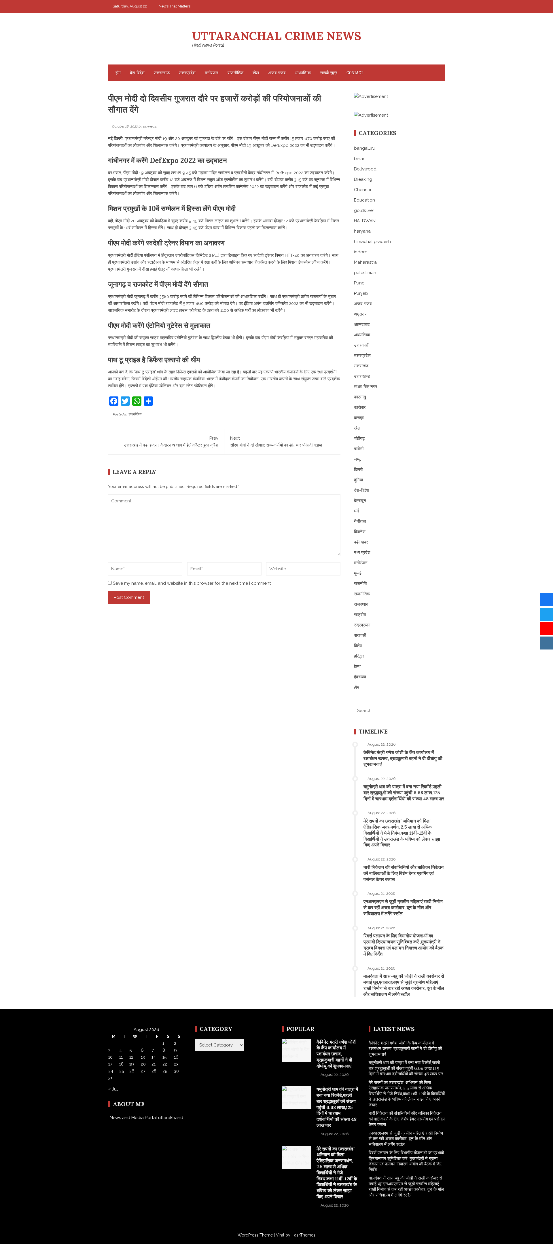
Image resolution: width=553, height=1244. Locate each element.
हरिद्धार (359, 656)
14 (153, 1057)
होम (118, 72)
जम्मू (357, 459)
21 (153, 1064)
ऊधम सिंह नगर (365, 386)
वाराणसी (360, 635)
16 (176, 1057)
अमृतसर (360, 314)
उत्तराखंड (361, 366)
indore (360, 252)
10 (110, 1057)
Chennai (362, 189)
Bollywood (365, 169)
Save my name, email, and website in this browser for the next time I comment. (192, 583)
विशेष (358, 645)
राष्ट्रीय (360, 614)
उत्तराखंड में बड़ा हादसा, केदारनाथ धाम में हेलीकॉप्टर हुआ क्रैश (171, 442)
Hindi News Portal (208, 45)
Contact (354, 72)
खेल (256, 72)
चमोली (358, 448)
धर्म (356, 511)
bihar (359, 158)
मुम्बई (357, 573)
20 (143, 1064)
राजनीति (360, 583)
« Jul (113, 1089)
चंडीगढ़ (359, 438)
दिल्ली (358, 469)
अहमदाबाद (362, 324)
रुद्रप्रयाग (362, 625)
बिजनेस (359, 531)
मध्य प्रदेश (362, 552)
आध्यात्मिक (303, 72)
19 (131, 1064)
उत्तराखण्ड (162, 72)
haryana (362, 231)
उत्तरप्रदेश (187, 72)
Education (364, 200)
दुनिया (358, 480)
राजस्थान (361, 604)
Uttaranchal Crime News (276, 36)
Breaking (363, 179)
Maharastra (365, 262)
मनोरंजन (211, 72)
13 (143, 1057)
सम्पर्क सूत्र (328, 72)
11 (121, 1057)
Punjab (361, 293)
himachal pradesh (372, 241)
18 (121, 1064)
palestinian (365, 272)
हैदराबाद (360, 676)
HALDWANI (365, 220)
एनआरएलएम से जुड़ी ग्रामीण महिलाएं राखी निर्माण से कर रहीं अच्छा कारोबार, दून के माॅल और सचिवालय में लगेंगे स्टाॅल (403, 907)
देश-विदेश (137, 72)
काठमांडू (360, 397)
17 (110, 1064)
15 (164, 1057)
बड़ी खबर (361, 542)
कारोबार (360, 407)
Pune (359, 283)
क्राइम (359, 417)
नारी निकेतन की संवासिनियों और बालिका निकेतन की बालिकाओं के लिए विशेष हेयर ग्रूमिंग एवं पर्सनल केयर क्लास (403, 873)
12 (131, 1057)
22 (164, 1064)
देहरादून (360, 500)
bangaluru (364, 148)
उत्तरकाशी (361, 345)
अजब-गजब (276, 72)
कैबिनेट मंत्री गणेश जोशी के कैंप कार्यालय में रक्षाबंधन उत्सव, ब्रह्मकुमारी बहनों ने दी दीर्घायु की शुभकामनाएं (402, 758)
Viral (280, 1235)
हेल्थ (357, 666)
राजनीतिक (235, 72)
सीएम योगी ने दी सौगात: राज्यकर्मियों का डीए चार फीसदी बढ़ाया (276, 442)
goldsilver (364, 210)
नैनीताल (360, 521)
